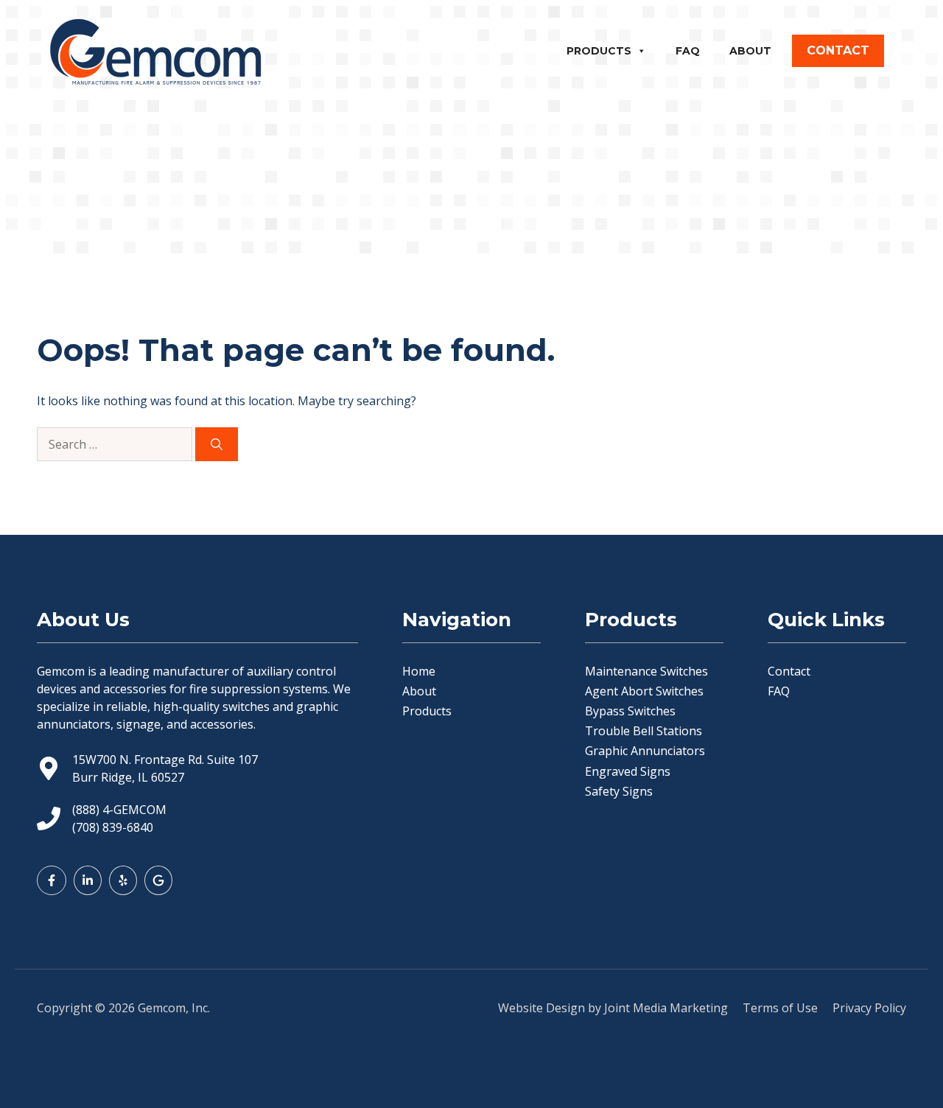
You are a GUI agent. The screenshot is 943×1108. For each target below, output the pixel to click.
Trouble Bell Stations (643, 731)
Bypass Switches (630, 711)
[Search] (216, 444)
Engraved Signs (627, 771)
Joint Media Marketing (666, 1008)
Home (418, 671)
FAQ (688, 50)
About (750, 50)
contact (838, 50)
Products (599, 50)
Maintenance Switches (646, 671)
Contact (789, 671)
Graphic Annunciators (645, 751)
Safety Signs (619, 791)
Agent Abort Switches (644, 691)
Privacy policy (869, 1008)
